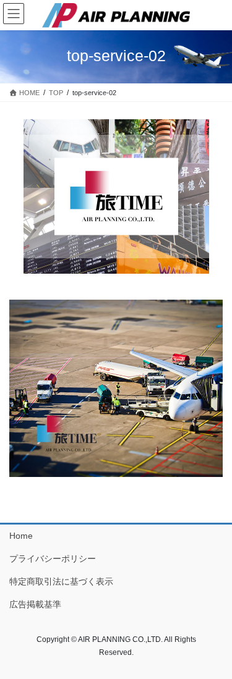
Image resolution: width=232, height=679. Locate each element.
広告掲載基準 (35, 604)
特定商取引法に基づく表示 (61, 581)
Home (21, 536)
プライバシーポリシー (52, 558)
